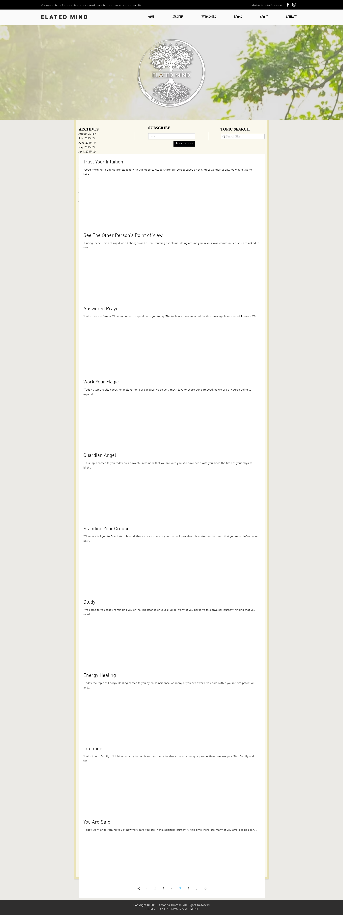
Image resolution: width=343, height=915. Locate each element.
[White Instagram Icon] (294, 4)
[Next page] (196, 888)
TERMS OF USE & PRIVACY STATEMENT (171, 909)
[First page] (138, 888)
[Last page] (205, 888)
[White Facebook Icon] (287, 4)
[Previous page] (146, 888)
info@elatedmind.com (266, 5)
